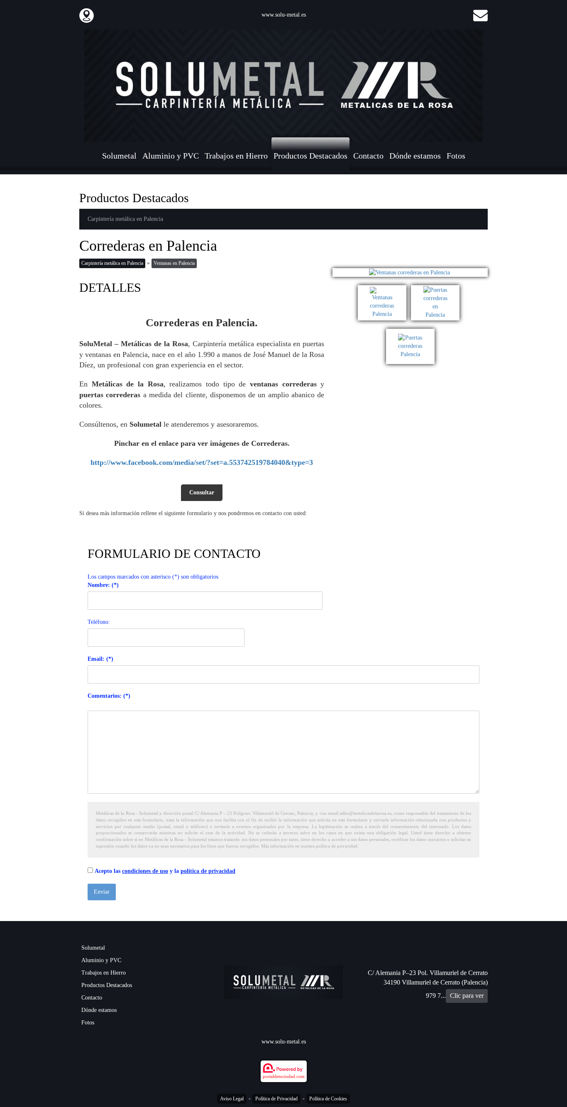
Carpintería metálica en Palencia (125, 219)
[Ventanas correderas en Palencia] (410, 272)
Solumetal (119, 155)
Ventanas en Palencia (174, 263)
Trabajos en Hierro (236, 155)
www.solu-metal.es (284, 15)
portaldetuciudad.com (284, 1076)
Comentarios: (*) (109, 696)
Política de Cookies (328, 1099)
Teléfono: (99, 622)
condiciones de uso (145, 871)
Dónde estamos (415, 155)
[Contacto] (480, 14)
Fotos (456, 155)
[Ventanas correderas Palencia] (384, 289)
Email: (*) (100, 659)
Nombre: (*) (103, 585)
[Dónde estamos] (86, 14)
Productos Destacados (310, 155)
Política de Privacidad (276, 1099)
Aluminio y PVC (170, 155)
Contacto (368, 155)
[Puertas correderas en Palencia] (436, 289)
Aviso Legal (232, 1099)
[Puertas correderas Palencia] (410, 333)
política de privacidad (208, 871)
